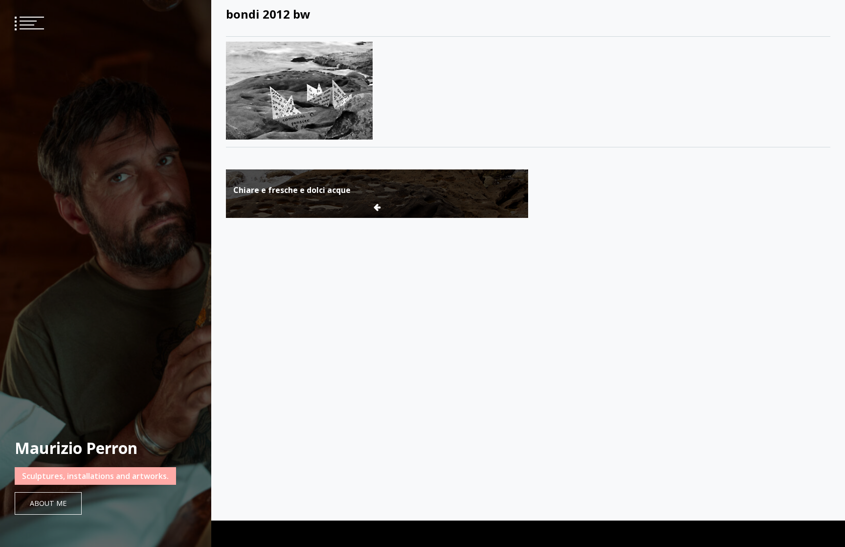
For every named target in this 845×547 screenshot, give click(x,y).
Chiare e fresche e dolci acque (292, 190)
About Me (48, 503)
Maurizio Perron (76, 447)
